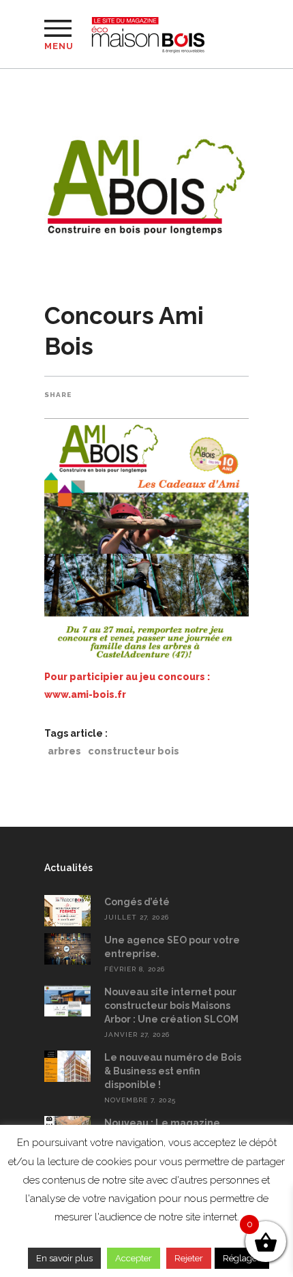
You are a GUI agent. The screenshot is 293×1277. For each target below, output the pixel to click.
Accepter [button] (133, 1258)
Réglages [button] (242, 1258)
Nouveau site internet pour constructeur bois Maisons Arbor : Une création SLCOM (171, 1005)
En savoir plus (64, 1258)
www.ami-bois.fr (85, 694)
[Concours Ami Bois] (146, 182)
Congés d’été (137, 901)
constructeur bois (133, 751)
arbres (64, 751)
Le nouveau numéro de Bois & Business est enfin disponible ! (172, 1071)
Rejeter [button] (188, 1258)
